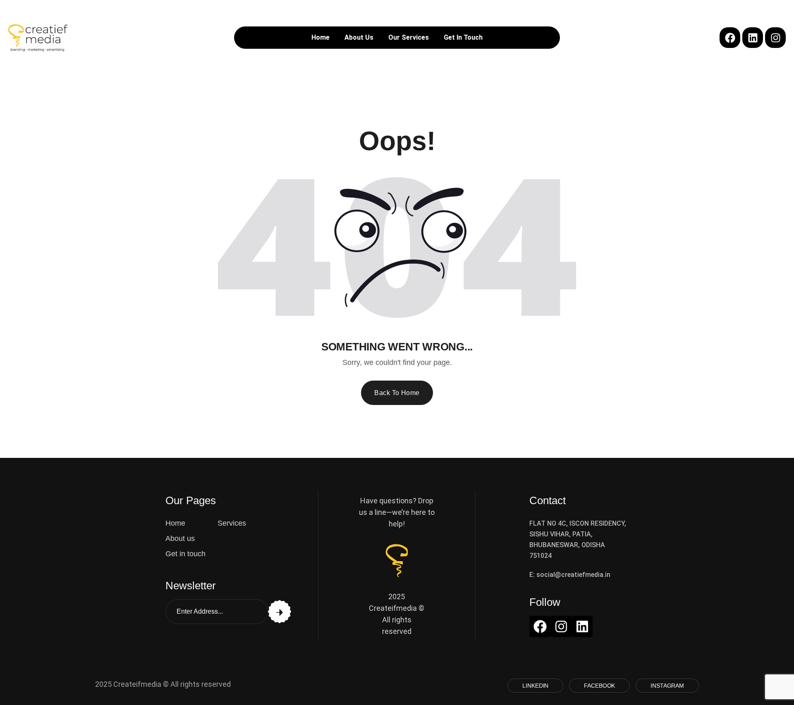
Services (232, 523)
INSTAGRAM (667, 685)
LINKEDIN (535, 685)
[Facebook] (730, 37)
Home (320, 37)
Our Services (408, 37)
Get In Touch (463, 37)
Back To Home (397, 392)
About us (180, 538)
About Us (358, 37)
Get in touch (185, 554)
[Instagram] (775, 37)
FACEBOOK (599, 685)
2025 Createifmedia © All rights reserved (163, 684)
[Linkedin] (752, 37)
